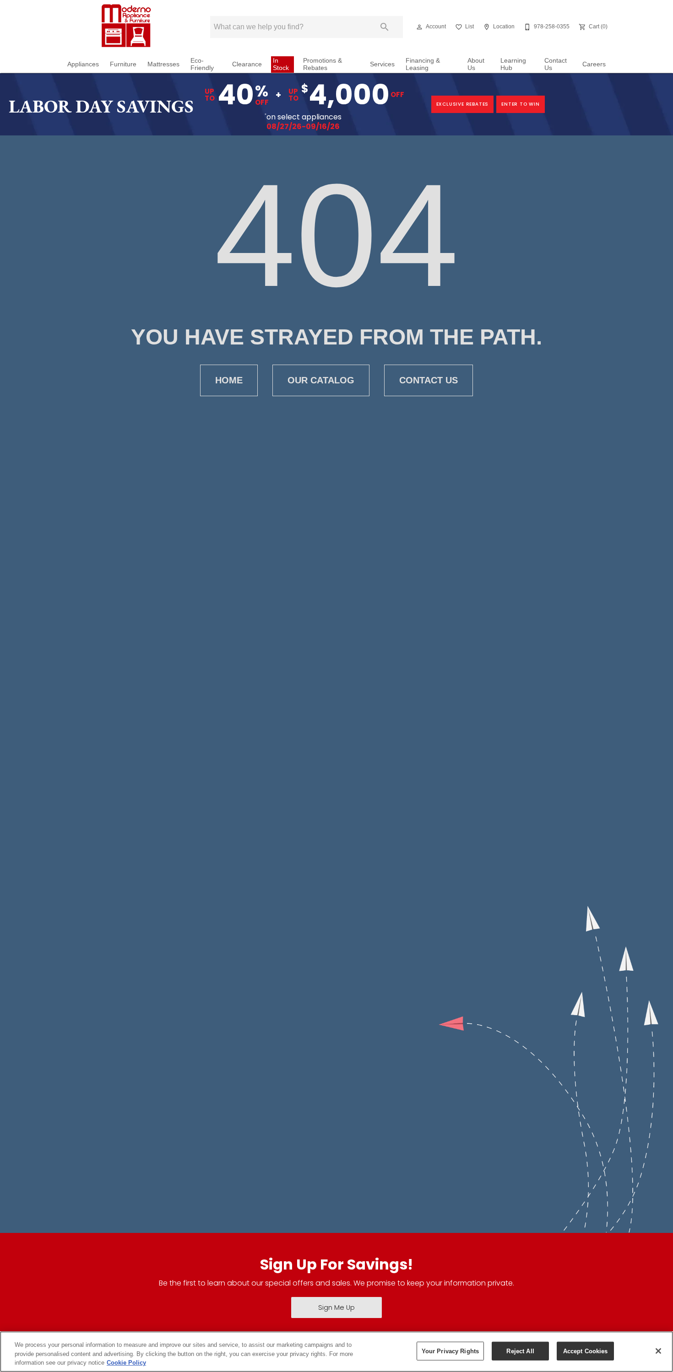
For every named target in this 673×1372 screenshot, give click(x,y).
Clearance (247, 64)
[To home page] (125, 27)
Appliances (83, 64)
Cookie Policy (126, 1362)
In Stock (281, 64)
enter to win (520, 104)
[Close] (658, 1351)
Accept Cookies (585, 1350)
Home (229, 380)
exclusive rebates (462, 104)
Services (382, 64)
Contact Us (555, 64)
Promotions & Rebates (322, 64)
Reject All (520, 1350)
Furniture (123, 64)
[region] (336, 1351)
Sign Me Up (336, 1307)
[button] (419, 27)
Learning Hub (513, 64)
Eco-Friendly (202, 64)
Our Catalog (321, 380)
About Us (475, 64)
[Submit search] (384, 27)
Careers (594, 64)
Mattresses (163, 64)
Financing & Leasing (423, 64)
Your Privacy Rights (450, 1350)
